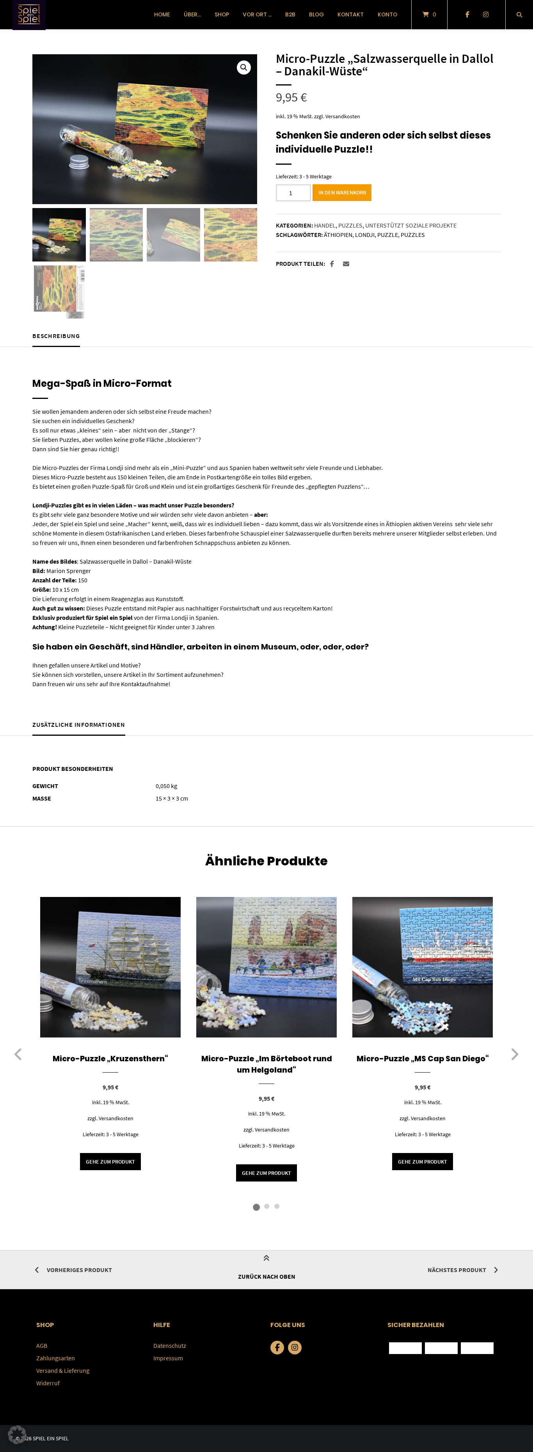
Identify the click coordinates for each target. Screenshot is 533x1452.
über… (192, 14)
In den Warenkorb (342, 192)
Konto (387, 14)
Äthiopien (338, 234)
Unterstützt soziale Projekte (411, 225)
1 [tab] (256, 1206)
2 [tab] (266, 1206)
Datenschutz (169, 1345)
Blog (316, 14)
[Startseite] (29, 14)
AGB (41, 1345)
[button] (244, 67)
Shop (222, 14)
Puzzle (387, 234)
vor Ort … (257, 14)
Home (162, 14)
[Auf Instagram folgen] (485, 15)
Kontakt (351, 14)
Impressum (168, 1358)
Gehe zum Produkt (110, 1161)
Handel (325, 225)
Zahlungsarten (55, 1358)
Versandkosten (342, 116)
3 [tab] (277, 1206)
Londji (365, 234)
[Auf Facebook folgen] (467, 15)
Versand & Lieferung (62, 1370)
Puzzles (350, 225)
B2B (290, 14)
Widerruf (48, 1383)
